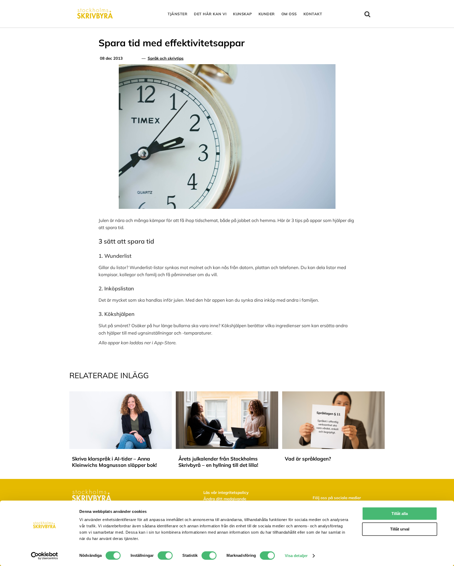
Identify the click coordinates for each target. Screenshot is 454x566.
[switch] (165, 555)
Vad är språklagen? (308, 459)
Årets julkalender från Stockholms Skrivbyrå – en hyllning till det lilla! (218, 462)
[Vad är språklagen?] (333, 394)
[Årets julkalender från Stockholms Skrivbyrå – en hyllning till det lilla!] (227, 394)
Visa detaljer (296, 555)
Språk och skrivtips (166, 58)
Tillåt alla (399, 513)
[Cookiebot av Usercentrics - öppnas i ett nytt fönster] (45, 556)
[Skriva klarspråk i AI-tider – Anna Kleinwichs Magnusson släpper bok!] (120, 394)
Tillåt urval (399, 529)
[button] (367, 14)
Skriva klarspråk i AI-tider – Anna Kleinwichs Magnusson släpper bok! (114, 462)
